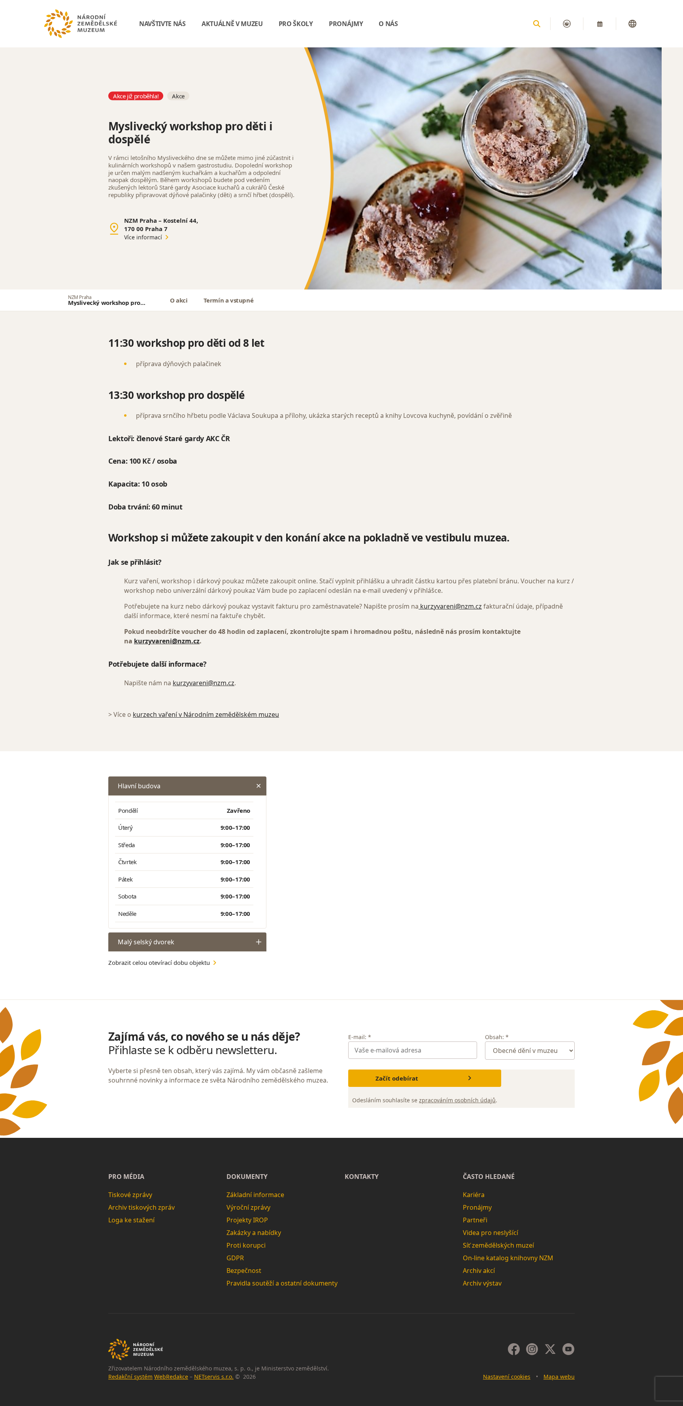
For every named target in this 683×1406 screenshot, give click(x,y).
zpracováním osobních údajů (457, 1100)
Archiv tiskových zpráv (141, 1207)
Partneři (475, 1220)
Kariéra (474, 1194)
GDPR (235, 1258)
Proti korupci (246, 1245)
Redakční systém (130, 1376)
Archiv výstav (482, 1283)
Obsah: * (497, 1037)
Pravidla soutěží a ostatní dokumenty (282, 1283)
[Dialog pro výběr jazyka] (632, 24)
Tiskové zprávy (130, 1194)
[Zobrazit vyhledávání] (536, 23)
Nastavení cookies (506, 1376)
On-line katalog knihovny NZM (508, 1258)
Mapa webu (559, 1376)
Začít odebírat (396, 1078)
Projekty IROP (247, 1220)
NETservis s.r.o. (214, 1376)
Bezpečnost (243, 1270)
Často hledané (489, 1176)
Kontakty (362, 1176)
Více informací (143, 237)
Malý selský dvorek (146, 942)
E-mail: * (359, 1037)
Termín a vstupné (229, 300)
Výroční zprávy (248, 1207)
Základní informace (255, 1194)
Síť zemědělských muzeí (498, 1245)
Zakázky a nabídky (253, 1232)
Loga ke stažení (131, 1220)
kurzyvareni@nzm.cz (450, 606)
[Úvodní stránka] (80, 23)
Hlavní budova (139, 786)
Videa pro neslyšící (490, 1232)
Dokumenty (247, 1176)
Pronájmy (477, 1207)
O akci (179, 300)
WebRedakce (171, 1376)
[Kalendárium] (599, 23)
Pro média (126, 1176)
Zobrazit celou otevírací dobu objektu (159, 962)
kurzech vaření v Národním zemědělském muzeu (206, 714)
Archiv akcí (479, 1270)
